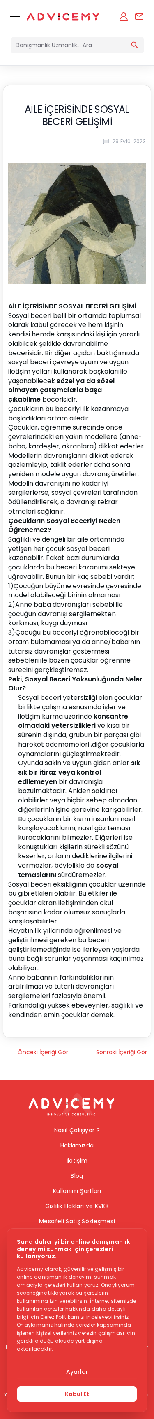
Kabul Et (77, 1394)
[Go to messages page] (139, 16)
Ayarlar (77, 1372)
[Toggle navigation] (15, 16)
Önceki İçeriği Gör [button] (43, 1052)
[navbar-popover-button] (124, 16)
